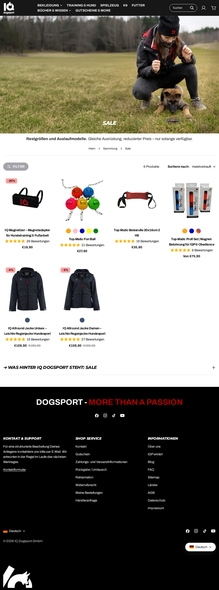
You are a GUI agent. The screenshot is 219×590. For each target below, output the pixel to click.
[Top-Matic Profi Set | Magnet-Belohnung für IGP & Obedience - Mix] (198, 231)
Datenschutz (156, 500)
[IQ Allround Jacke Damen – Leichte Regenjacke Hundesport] (82, 289)
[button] (16, 241)
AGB (151, 492)
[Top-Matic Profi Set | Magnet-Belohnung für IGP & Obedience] (191, 200)
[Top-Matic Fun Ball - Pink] (75, 231)
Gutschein (82, 454)
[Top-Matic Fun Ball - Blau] (82, 231)
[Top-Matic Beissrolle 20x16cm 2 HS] (137, 200)
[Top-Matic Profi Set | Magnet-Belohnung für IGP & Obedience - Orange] (184, 231)
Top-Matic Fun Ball (82, 239)
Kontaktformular (14, 469)
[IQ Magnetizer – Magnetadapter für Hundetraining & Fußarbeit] (27, 200)
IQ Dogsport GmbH (28, 541)
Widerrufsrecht (85, 485)
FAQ (151, 469)
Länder (153, 485)
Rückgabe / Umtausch (91, 469)
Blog (151, 462)
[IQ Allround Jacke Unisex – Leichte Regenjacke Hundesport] (27, 289)
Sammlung (110, 148)
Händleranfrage (86, 500)
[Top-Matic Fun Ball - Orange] (68, 231)
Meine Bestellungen (89, 492)
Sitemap (154, 477)
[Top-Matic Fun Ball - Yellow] (89, 231)
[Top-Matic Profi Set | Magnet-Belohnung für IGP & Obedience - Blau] (191, 231)
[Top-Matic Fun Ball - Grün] (95, 231)
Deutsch (15, 531)
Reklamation (84, 477)
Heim (92, 148)
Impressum (156, 508)
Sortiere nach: (178, 166)
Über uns (154, 446)
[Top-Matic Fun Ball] (82, 200)
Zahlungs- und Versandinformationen (101, 462)
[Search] (192, 8)
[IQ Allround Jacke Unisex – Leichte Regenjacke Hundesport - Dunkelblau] (27, 320)
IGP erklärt (155, 454)
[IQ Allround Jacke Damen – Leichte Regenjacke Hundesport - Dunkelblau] (82, 320)
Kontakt (80, 446)
